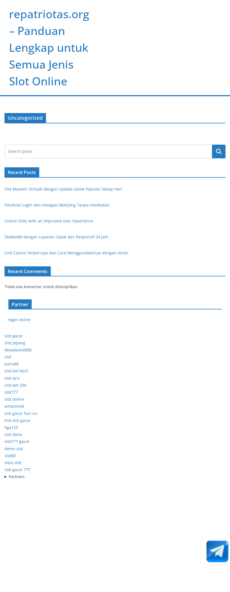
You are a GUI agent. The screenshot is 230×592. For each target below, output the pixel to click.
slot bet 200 (15, 385)
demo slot (13, 448)
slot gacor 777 (17, 469)
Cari (219, 151)
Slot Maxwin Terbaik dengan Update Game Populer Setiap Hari (63, 189)
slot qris (12, 378)
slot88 (10, 455)
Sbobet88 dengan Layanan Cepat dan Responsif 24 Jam (56, 236)
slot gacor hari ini (20, 413)
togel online (19, 319)
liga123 (11, 427)
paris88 (11, 364)
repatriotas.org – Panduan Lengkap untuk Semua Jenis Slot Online (49, 47)
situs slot (12, 462)
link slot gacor (17, 420)
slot (7, 357)
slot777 (11, 392)
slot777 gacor (16, 441)
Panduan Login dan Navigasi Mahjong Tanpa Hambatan (56, 205)
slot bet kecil (16, 370)
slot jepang (14, 343)
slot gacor (13, 336)
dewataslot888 (18, 350)
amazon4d (14, 406)
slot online (14, 399)
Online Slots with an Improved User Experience (48, 221)
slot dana (13, 434)
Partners (17, 476)
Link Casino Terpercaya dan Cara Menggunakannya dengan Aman (66, 252)
